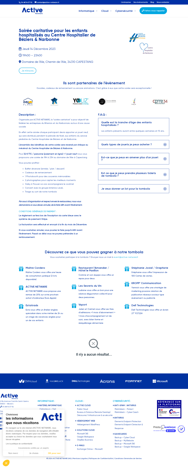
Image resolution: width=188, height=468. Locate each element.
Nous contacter (163, 2)
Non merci (13, 453)
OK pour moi (54, 453)
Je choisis (33, 453)
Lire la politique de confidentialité (19, 444)
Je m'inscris (27, 70)
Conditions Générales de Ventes (128, 458)
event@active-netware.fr (126, 257)
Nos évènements (141, 2)
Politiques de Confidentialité (101, 458)
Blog (152, 2)
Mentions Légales (80, 458)
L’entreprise (126, 2)
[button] (6, 463)
